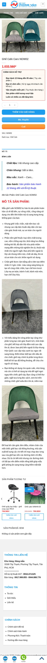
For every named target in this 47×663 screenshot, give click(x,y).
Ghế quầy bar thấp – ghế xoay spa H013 (12, 508)
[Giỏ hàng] (43, 4)
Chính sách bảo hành (17, 631)
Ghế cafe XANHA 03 (33, 507)
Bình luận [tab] (6, 157)
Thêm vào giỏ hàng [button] (11, 516)
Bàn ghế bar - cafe (24, 13)
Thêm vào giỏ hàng (23, 112)
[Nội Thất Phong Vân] (23, 4)
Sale (5, 661)
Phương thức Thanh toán (19, 636)
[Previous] (2, 504)
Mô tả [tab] (4, 151)
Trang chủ (8, 13)
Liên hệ (10, 602)
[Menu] (4, 4)
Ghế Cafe (39, 13)
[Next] (45, 504)
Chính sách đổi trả (16, 627)
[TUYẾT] (23, 657)
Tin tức (10, 593)
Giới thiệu (11, 598)
